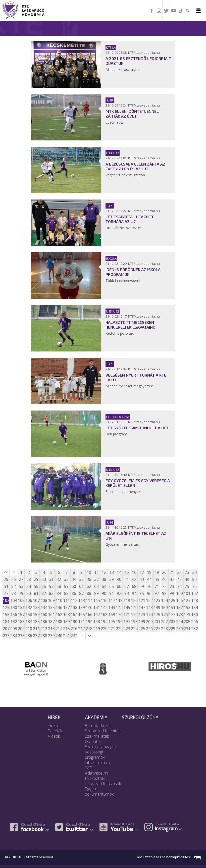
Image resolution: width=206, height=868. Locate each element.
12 (104, 572)
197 (126, 621)
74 (179, 586)
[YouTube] (173, 10)
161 (51, 614)
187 (51, 621)
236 (28, 635)
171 (126, 614)
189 (66, 621)
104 (13, 600)
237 (36, 635)
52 (13, 586)
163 (66, 614)
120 (134, 600)
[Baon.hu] (35, 668)
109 (51, 600)
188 (59, 621)
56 (43, 586)
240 (59, 635)
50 (194, 579)
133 (36, 607)
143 (111, 607)
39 (111, 579)
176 (164, 614)
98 (164, 593)
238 (43, 635)
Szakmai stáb (97, 736)
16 (134, 572)
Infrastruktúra (97, 762)
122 (149, 600)
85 (66, 593)
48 (179, 579)
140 (89, 607)
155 (6, 614)
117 (111, 600)
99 (172, 593)
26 (13, 579)
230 (179, 628)
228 (164, 628)
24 (194, 572)
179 (187, 614)
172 (134, 614)
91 (111, 593)
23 (187, 572)
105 (21, 600)
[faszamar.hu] (196, 857)
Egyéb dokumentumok (99, 791)
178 (179, 614)
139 (81, 607)
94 (134, 593)
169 (111, 614)
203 (172, 621)
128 (194, 600)
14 (119, 572)
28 (28, 579)
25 (6, 579)
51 (6, 586)
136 (59, 607)
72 (164, 586)
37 (96, 579)
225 (141, 628)
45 (156, 579)
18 (149, 572)
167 (96, 614)
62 (89, 586)
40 (119, 579)
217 (81, 628)
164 (74, 614)
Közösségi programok (95, 754)
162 (59, 614)
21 (172, 572)
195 (111, 621)
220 (104, 628)
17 (141, 572)
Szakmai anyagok (101, 746)
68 (134, 586)
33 (66, 579)
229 (172, 628)
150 (164, 607)
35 (81, 579)
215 (66, 628)
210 (28, 628)
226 (149, 628)
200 (149, 621)
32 (59, 579)
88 (89, 593)
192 (89, 621)
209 (21, 628)
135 (51, 607)
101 (187, 593)
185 (36, 621)
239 (51, 635)
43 (141, 579)
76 (194, 586)
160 (43, 614)
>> (89, 635)
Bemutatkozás (98, 725)
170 (119, 614)
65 (111, 586)
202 (164, 621)
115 (96, 600)
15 (126, 572)
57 (51, 586)
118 (119, 600)
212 (43, 628)
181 (6, 621)
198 (134, 621)
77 (6, 593)
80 (28, 593)
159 (36, 614)
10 (89, 572)
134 (43, 607)
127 (187, 600)
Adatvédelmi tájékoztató (96, 776)
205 (187, 621)
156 (13, 614)
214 (59, 628)
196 (119, 621)
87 (81, 593)
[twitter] (166, 10)
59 (66, 586)
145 (126, 607)
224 (134, 628)
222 (119, 628)
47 (172, 579)
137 (66, 607)
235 (21, 635)
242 (74, 635)
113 (81, 600)
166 (89, 614)
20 (164, 572)
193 (96, 621)
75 (187, 586)
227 (156, 628)
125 (172, 600)
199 (141, 621)
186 (43, 621)
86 (74, 593)
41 (126, 579)
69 (141, 586)
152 (179, 607)
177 (172, 614)
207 (6, 628)
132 (28, 607)
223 (126, 628)
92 (119, 593)
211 (36, 628)
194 (104, 621)
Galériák (55, 731)
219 (96, 628)
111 (66, 600)
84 (59, 593)
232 (194, 628)
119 (126, 600)
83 (51, 593)
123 (156, 600)
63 (96, 586)
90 (104, 593)
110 (59, 600)
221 (111, 628)
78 (13, 593)
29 (36, 579)
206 (194, 621)
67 (126, 586)
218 (89, 628)
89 (96, 593)
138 (74, 607)
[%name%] (66, 86)
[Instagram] (159, 10)
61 (81, 586)
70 (149, 586)
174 (149, 614)
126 (179, 600)
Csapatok (93, 741)
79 (21, 593)
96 (149, 593)
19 (156, 572)
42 (134, 579)
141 (96, 607)
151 (172, 607)
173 (141, 614)
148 (149, 607)
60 (74, 586)
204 (179, 621)
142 (104, 607)
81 (36, 593)
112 (74, 600)
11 (96, 572)
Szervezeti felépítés (103, 731)
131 (21, 607)
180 (194, 614)
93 (126, 593)
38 (104, 579)
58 (59, 586)
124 (164, 600)
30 (43, 579)
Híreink (54, 725)
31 (51, 579)
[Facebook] (151, 10)
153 (187, 607)
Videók (54, 736)
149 (156, 607)
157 (21, 614)
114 (89, 600)
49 (187, 579)
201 (156, 621)
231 (187, 628)
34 (74, 579)
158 (28, 614)
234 (13, 635)
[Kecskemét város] (103, 668)
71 (156, 586)
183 (21, 621)
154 (194, 607)
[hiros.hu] (170, 666)
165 (81, 614)
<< (6, 572)
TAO (88, 768)
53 (21, 586)
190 (74, 621)
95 (141, 593)
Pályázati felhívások (103, 783)
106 (28, 600)
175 (156, 614)
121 (141, 600)
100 (179, 593)
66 (119, 586)
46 (164, 579)
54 (28, 586)
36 (89, 579)
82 (43, 593)
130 (13, 607)
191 (81, 621)
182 (13, 621)
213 (51, 628)
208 (13, 628)
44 (149, 579)
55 (36, 586)
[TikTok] (181, 10)
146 (134, 607)
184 (28, 621)
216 (74, 628)
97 (156, 593)
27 (21, 579)
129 (6, 607)
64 (104, 586)
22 (179, 572)
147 (141, 607)
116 (104, 600)
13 (111, 572)
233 (6, 635)
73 (172, 586)
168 (104, 614)
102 (194, 593)
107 (36, 600)
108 (43, 600)
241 (66, 635)
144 (119, 607)
